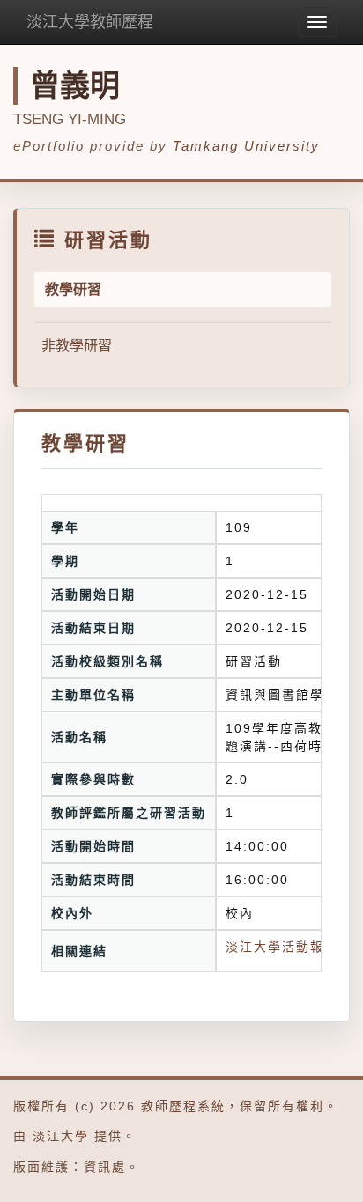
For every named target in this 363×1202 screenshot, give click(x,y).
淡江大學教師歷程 (89, 22)
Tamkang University (246, 145)
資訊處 (105, 1167)
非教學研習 (76, 345)
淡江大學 (61, 1136)
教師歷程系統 (183, 1106)
